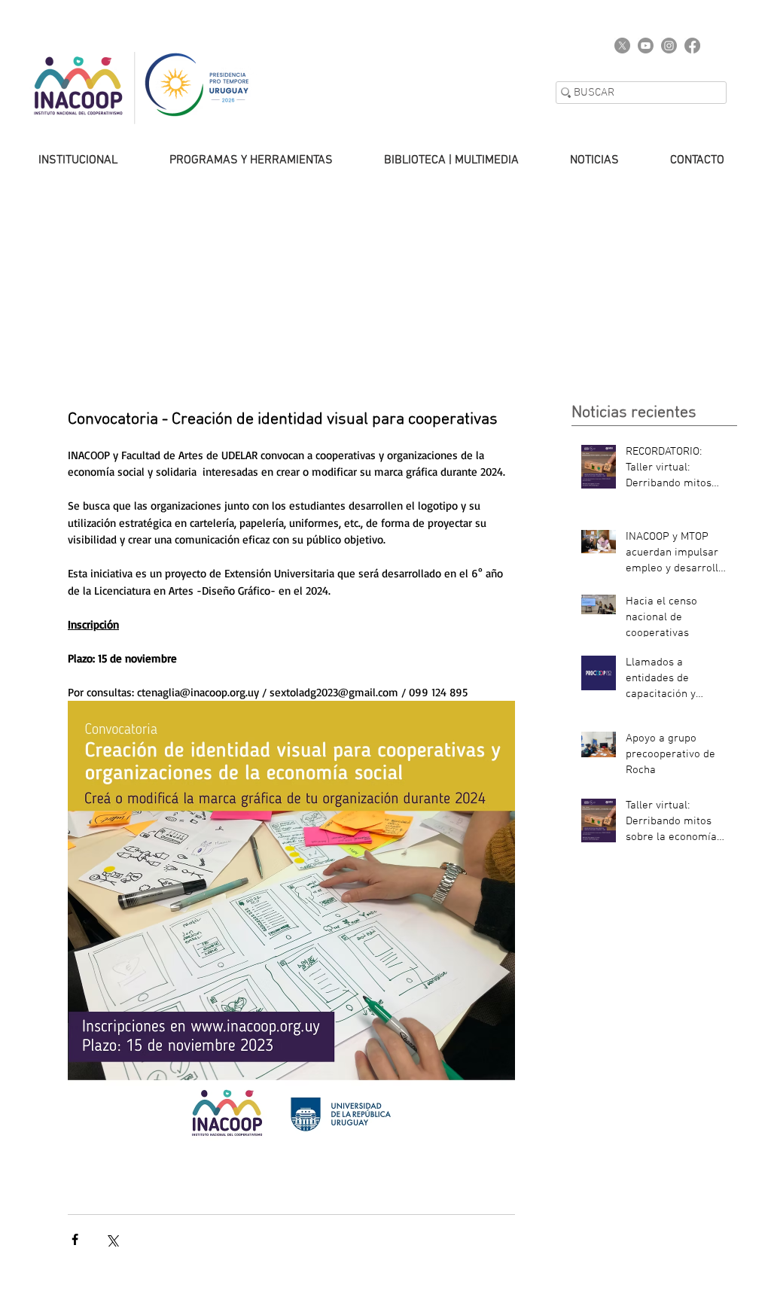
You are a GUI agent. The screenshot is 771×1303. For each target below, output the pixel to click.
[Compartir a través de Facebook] (75, 1239)
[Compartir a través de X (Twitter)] (112, 1239)
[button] (236, 160)
